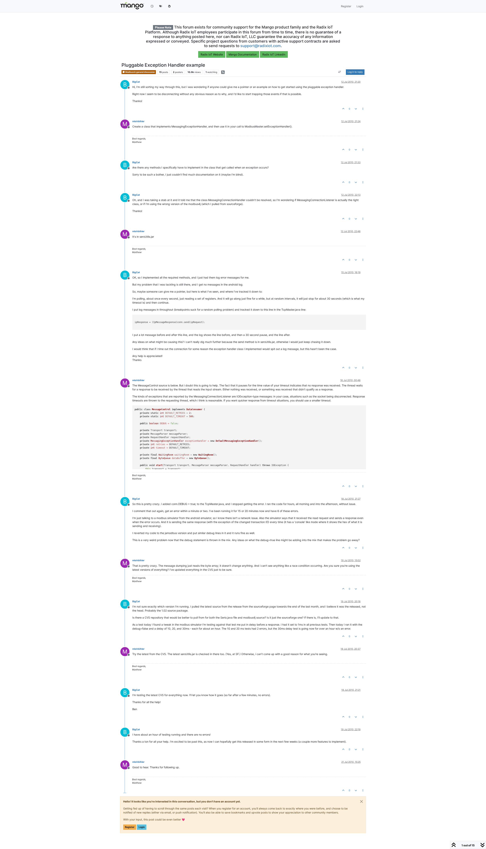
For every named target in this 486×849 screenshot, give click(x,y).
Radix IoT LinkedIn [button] (273, 54)
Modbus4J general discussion (140, 72)
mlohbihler (138, 121)
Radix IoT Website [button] (212, 54)
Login (142, 827)
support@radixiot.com (260, 46)
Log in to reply (355, 72)
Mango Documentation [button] (243, 54)
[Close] (361, 801)
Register (129, 827)
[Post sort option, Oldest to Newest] (340, 72)
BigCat (136, 81)
